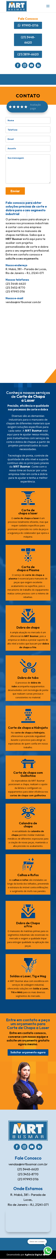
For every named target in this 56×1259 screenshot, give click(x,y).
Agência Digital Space (37, 1254)
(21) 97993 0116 (28, 1179)
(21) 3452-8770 (28, 1174)
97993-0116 (30, 25)
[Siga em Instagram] (24, 65)
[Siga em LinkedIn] (38, 65)
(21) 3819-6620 (28, 54)
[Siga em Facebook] (18, 65)
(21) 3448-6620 (28, 39)
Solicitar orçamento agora (28, 1052)
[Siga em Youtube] (31, 65)
